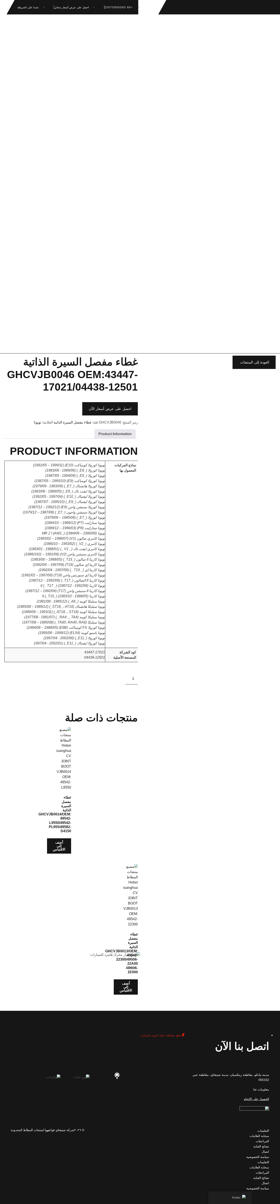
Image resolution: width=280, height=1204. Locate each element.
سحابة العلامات (259, 1136)
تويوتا (37, 422)
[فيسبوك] (147, 1075)
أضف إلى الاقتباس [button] (59, 846)
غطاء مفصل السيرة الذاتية (72, 422)
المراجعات (262, 1141)
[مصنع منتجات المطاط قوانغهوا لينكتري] (117, 1075)
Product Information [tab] (115, 434)
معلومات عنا (261, 1089)
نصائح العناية (261, 1146)
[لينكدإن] (132, 1075)
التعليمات (263, 1130)
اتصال (265, 1151)
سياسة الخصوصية (257, 1157)
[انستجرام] (163, 1075)
